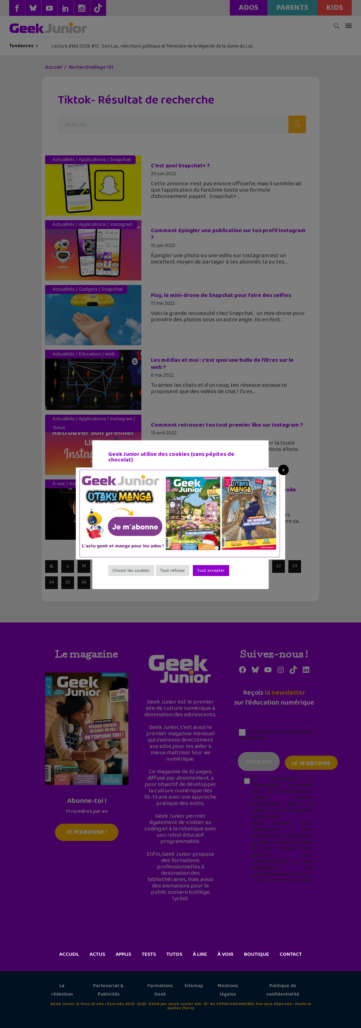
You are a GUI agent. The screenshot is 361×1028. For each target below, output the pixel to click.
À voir (225, 954)
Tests (149, 954)
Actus (97, 954)
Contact (291, 954)
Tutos (174, 954)
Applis (123, 954)
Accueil (69, 954)
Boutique (256, 954)
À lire (200, 954)
